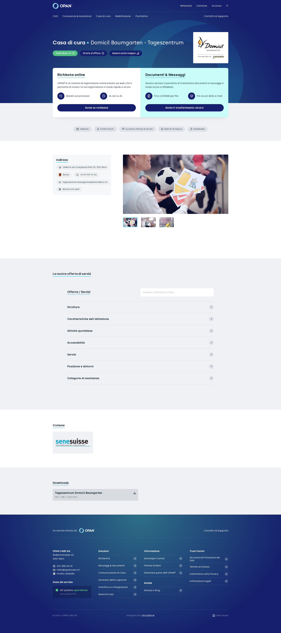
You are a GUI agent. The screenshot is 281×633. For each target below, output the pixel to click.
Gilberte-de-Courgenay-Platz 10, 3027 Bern (85, 167)
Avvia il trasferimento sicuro (184, 107)
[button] (65, 53)
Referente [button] (186, 5)
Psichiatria (142, 16)
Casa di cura (103, 16)
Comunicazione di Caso (112, 572)
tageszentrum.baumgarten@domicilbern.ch (85, 182)
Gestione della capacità (112, 580)
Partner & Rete (152, 565)
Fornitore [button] (202, 5)
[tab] (130, 222)
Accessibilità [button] (76, 342)
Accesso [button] (217, 5)
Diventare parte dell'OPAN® (160, 572)
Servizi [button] (71, 354)
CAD (55, 16)
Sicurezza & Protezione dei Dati (205, 559)
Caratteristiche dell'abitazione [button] (88, 319)
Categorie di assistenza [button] (83, 378)
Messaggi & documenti (111, 565)
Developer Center (154, 558)
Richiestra (104, 558)
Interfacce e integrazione (113, 587)
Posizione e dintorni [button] (80, 366)
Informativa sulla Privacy (204, 574)
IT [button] (227, 5)
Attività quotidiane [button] (79, 330)
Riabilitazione (123, 16)
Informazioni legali (200, 581)
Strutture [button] (73, 307)
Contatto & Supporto (216, 16)
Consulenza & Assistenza (76, 16)
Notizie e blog (152, 590)
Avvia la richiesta (96, 107)
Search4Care (106, 594)
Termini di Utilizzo (200, 566)
